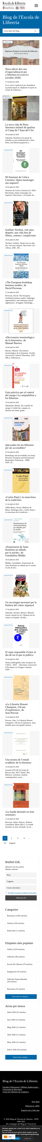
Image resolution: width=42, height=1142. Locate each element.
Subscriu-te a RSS (32, 1106)
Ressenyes (8, 150)
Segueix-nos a (27, 1110)
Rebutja (16, 1138)
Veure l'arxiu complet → (21, 1057)
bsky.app (36, 1110)
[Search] (35, 31)
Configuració (27, 1138)
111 (5, 843)
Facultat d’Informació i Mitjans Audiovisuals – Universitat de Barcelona (21, 1088)
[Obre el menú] (36, 5)
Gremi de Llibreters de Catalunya (16, 1092)
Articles (8, 42)
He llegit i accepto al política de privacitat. (22, 893)
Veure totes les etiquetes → (21, 996)
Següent (12, 843)
